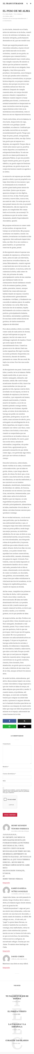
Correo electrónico (9, 773)
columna (19, 14)
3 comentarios (7, 20)
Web (4, 780)
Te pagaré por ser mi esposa (17, 997)
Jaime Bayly (8, 14)
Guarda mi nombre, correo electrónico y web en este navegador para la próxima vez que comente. (16, 791)
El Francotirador (13, 3)
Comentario (7, 744)
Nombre (6, 766)
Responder (6, 882)
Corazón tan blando (17, 1040)
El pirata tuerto (17, 1011)
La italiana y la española (17, 1025)
